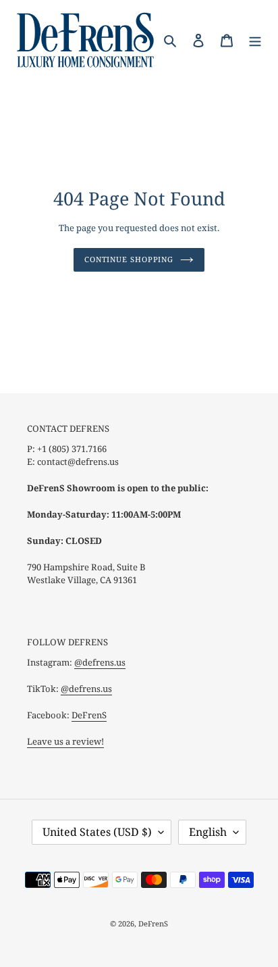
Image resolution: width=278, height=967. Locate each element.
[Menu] (255, 39)
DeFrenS (89, 715)
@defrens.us (100, 662)
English (208, 831)
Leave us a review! (65, 741)
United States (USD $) (97, 831)
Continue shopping (128, 259)
